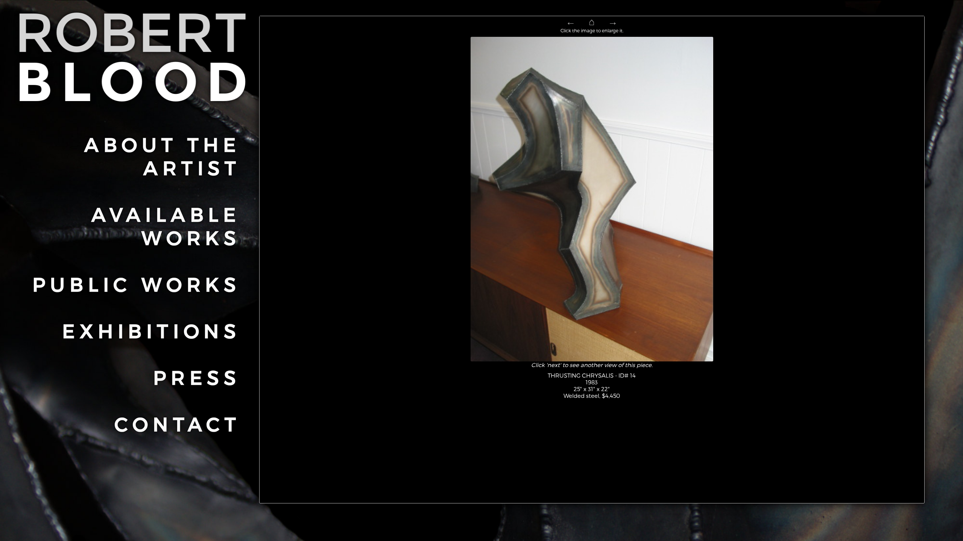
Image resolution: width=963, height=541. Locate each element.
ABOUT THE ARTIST (162, 155)
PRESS (197, 376)
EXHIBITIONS (151, 330)
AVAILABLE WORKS (166, 225)
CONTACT (177, 423)
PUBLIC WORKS (136, 283)
